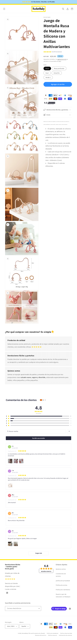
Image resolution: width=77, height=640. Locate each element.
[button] (4, 9)
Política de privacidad (66, 633)
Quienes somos (61, 569)
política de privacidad (63, 581)
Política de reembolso (63, 590)
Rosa (47, 68)
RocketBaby (25, 633)
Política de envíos (61, 585)
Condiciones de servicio (61, 575)
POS (29, 633)
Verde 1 (48, 77)
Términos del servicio (40, 635)
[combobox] (69, 431)
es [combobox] (43, 400)
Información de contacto (65, 635)
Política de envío (52, 635)
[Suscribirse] (39, 608)
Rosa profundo (59, 68)
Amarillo (57, 73)
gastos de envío (62, 59)
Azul (47, 73)
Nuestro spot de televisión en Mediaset (63, 595)
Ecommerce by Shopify (39, 633)
